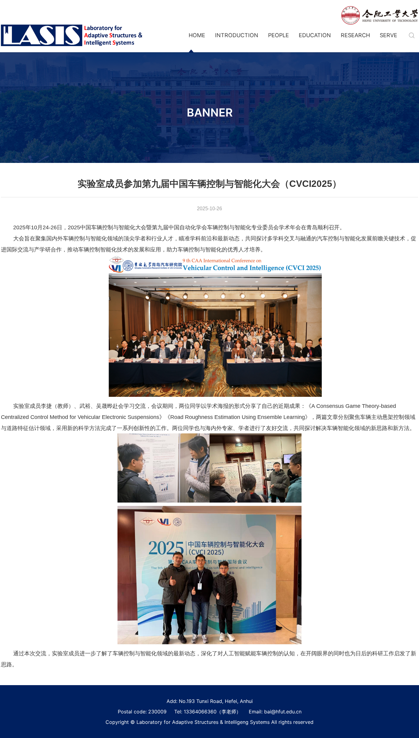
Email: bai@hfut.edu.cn (275, 711)
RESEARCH (355, 35)
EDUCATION (315, 35)
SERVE (388, 35)
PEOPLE (278, 35)
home (197, 35)
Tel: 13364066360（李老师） (207, 711)
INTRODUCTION (236, 35)
